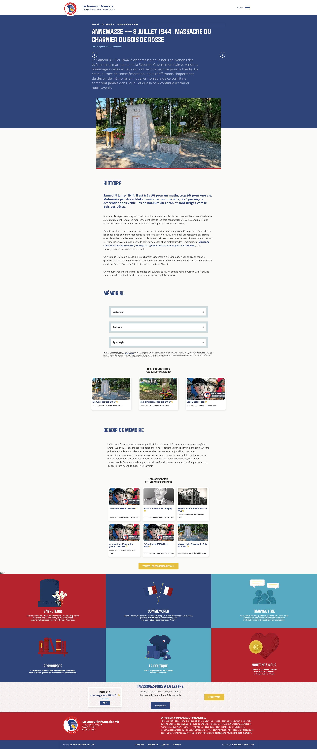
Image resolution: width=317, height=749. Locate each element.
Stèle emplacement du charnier (155, 401)
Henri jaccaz (142, 245)
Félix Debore (188, 245)
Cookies (165, 744)
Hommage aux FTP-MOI (103, 695)
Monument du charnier (104, 401)
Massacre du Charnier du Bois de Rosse (192, 545)
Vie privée (153, 744)
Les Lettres (214, 697)
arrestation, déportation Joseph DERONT (121, 545)
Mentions (139, 744)
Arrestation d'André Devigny (157, 508)
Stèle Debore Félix (195, 401)
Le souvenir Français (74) (82, 744)
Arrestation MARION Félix (122, 508)
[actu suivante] (222, 55)
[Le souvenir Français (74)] (70, 14)
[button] (247, 7)
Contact (177, 744)
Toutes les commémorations (158, 566)
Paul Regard (173, 245)
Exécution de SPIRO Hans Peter (155, 545)
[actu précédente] (94, 55)
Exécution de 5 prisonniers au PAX (192, 509)
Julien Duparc (158, 245)
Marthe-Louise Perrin (122, 245)
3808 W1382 (129, 354)
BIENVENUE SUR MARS (243, 744)
